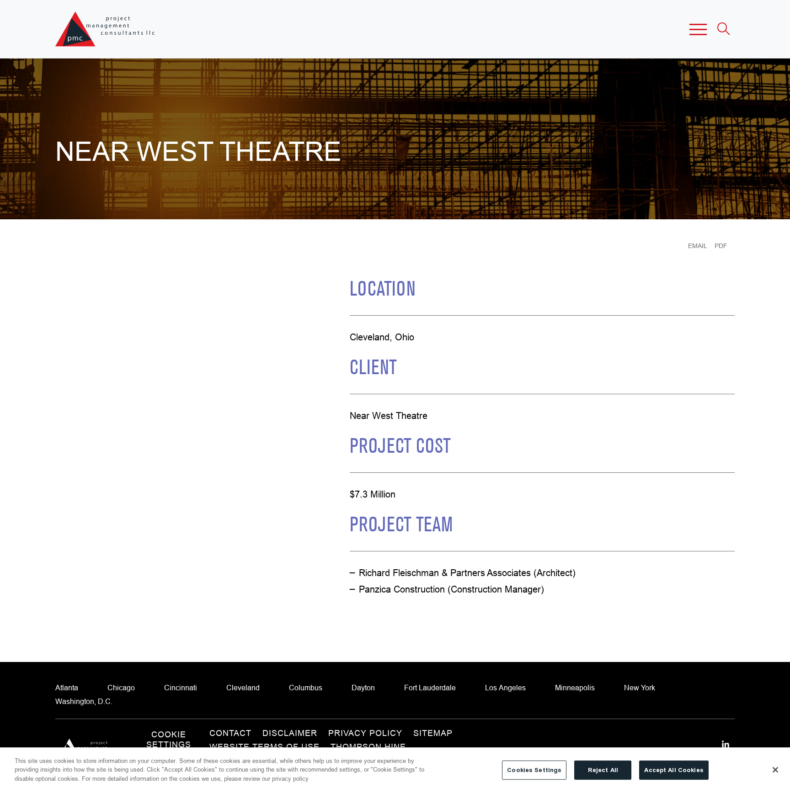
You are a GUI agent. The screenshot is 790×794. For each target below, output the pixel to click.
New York (639, 687)
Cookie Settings (168, 740)
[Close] (775, 770)
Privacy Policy (365, 733)
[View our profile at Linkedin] (725, 745)
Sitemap (433, 733)
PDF (721, 245)
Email (697, 245)
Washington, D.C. (83, 701)
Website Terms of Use (264, 747)
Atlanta (66, 687)
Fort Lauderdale (430, 687)
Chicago (121, 687)
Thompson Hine (368, 747)
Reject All (603, 770)
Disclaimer (289, 733)
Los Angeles (505, 687)
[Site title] (105, 29)
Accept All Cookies (673, 770)
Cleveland (243, 687)
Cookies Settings (534, 770)
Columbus (305, 687)
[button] (698, 29)
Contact (230, 733)
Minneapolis (575, 687)
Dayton (363, 687)
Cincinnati (180, 687)
